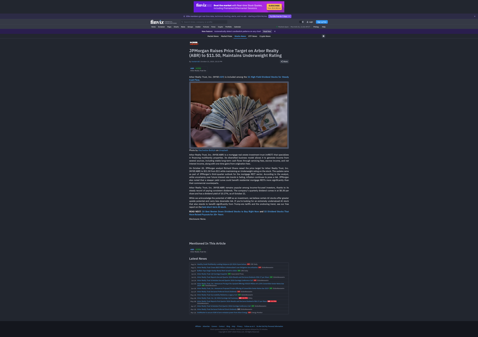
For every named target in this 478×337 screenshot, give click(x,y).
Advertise (206, 326)
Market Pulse (226, 36)
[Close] (475, 16)
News (183, 27)
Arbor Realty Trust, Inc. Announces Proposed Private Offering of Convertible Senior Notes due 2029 (233, 288)
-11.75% (243, 298)
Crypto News (265, 36)
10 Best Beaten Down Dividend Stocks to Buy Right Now (230, 211)
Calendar (237, 27)
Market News (213, 36)
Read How (267, 31)
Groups (190, 27)
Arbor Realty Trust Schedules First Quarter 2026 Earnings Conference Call (224, 306)
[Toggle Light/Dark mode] (301, 22)
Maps (169, 27)
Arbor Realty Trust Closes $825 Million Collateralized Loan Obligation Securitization (227, 267)
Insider (198, 27)
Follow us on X (249, 326)
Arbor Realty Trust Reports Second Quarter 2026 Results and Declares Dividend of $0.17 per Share (233, 277)
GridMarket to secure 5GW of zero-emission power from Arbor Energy (222, 312)
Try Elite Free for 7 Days (278, 16)
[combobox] (204, 22)
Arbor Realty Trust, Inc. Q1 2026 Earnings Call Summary (217, 298)
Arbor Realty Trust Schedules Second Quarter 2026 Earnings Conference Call (225, 280)
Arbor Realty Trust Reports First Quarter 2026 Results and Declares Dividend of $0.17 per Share (232, 301)
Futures (206, 27)
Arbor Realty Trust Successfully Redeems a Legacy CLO (217, 295)
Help (324, 27)
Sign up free (321, 22)
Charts (176, 27)
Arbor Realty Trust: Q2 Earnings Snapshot (212, 274)
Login (311, 22)
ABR (221, 77)
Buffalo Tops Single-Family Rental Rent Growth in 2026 (217, 271)
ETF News (252, 36)
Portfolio (228, 27)
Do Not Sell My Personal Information (270, 326)
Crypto (220, 27)
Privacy (239, 326)
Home (153, 27)
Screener (161, 27)
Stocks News (240, 36)
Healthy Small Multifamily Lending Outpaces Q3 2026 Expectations (221, 264)
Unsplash (223, 150)
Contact (222, 326)
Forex (213, 27)
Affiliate (198, 326)
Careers (214, 326)
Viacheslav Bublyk (207, 150)
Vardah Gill (196, 61)
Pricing (316, 27)
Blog (228, 326)
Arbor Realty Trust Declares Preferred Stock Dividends (217, 292)
